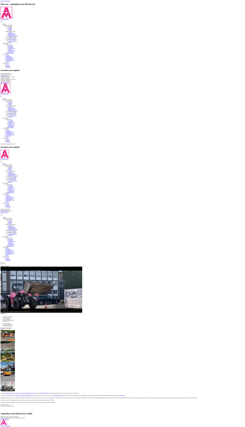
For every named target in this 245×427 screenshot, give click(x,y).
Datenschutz (8, 67)
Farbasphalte (122, 395)
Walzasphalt (10, 46)
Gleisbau (10, 30)
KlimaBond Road (11, 33)
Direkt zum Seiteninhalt (5, 1)
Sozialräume (8, 61)
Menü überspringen (4, 19)
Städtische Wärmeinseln (13, 36)
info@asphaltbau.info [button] (5, 75)
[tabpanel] (122, 264)
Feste (7, 62)
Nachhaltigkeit (8, 56)
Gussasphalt (10, 47)
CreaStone (10, 42)
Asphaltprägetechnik (12, 38)
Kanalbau (10, 49)
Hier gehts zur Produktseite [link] (6, 328)
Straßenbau (17, 395)
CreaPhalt (10, 27)
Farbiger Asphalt (11, 48)
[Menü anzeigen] (1, 95)
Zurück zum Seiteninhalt (5, 425)
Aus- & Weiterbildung (10, 60)
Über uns (7, 55)
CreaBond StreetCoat (12, 41)
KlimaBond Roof (11, 34)
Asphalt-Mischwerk (10, 53)
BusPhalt (10, 29)
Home (4, 24)
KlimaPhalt (10, 32)
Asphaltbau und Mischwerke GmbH (11, 393)
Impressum (8, 66)
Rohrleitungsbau (11, 50)
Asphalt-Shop (11, 51)
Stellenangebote (9, 58)
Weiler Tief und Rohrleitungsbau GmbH (28, 393)
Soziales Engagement (10, 57)
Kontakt (7, 64)
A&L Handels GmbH (44, 393)
